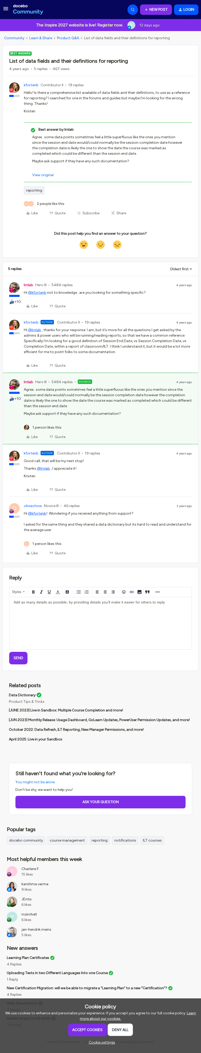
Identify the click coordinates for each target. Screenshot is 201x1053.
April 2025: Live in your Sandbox (35, 739)
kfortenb (31, 85)
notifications (125, 840)
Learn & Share (40, 38)
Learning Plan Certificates (28, 958)
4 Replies (14, 964)
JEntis (26, 899)
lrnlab (28, 285)
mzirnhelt (29, 914)
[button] (6, 10)
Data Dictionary (22, 695)
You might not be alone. (35, 782)
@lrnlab (34, 330)
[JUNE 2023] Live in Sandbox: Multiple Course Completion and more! (66, 710)
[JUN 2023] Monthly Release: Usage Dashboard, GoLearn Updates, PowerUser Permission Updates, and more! (99, 720)
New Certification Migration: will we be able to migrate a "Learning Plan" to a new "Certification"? (87, 988)
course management (67, 840)
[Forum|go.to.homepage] (28, 9)
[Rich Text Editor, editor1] (100, 623)
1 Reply (12, 979)
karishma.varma (34, 884)
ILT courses (152, 840)
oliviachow (33, 506)
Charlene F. (30, 869)
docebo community (26, 840)
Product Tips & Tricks (26, 701)
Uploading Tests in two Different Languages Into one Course (57, 973)
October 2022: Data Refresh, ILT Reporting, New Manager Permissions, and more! (76, 729)
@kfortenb (37, 292)
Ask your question (100, 802)
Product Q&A (68, 38)
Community (14, 38)
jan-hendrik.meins (36, 929)
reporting (34, 190)
